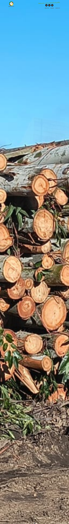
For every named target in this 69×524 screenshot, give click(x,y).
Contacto (57, 8)
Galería (52, 8)
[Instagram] (52, 5)
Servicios (47, 8)
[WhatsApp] (46, 5)
